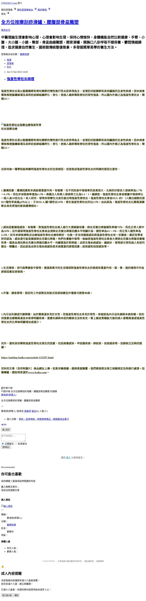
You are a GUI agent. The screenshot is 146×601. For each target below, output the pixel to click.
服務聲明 (100, 561)
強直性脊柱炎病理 (20, 79)
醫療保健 (24, 54)
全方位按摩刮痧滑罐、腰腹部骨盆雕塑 (40, 22)
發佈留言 (6, 447)
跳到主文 (5, 30)
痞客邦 (27, 411)
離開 (16, 595)
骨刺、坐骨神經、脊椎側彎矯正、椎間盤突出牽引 (44, 419)
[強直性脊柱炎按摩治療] (16, 124)
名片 (9, 67)
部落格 (10, 63)
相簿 (9, 60)
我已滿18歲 (7, 595)
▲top (3, 424)
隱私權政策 (89, 561)
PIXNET (51, 561)
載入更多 (6, 430)
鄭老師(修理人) (8, 395)
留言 (34, 411)
